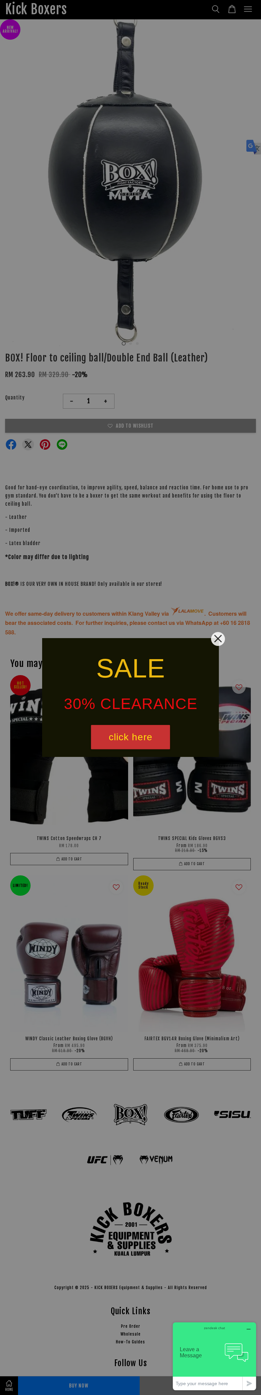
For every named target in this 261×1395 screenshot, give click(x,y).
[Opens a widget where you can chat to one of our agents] (214, 1356)
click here (131, 737)
